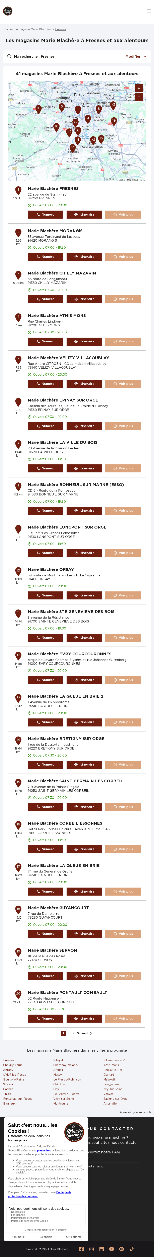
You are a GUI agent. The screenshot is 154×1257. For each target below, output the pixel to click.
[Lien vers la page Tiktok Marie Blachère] (132, 1249)
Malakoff (109, 1079)
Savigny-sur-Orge (115, 1099)
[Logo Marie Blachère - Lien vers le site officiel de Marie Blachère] (7, 11)
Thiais (7, 1094)
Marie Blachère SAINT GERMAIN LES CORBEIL (75, 781)
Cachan (8, 1089)
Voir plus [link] (126, 214)
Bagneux (9, 1103)
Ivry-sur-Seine (113, 1089)
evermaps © (143, 1112)
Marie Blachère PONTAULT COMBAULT (67, 993)
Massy (57, 1074)
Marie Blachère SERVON (52, 950)
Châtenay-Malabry (65, 1065)
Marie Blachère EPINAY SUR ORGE (63, 400)
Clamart (108, 1074)
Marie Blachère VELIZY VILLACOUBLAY (68, 358)
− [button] (139, 97)
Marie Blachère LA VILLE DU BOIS (62, 443)
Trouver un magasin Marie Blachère (27, 29)
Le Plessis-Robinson (67, 1079)
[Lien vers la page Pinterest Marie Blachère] (122, 1249)
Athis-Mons (111, 1065)
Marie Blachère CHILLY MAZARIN (62, 273)
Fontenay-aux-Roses (17, 1099)
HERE (142, 179)
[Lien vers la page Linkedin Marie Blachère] (102, 1249)
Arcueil (58, 1070)
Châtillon (59, 1084)
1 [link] (63, 1033)
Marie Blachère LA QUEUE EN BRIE (64, 866)
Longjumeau (111, 1084)
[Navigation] (149, 11)
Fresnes (8, 1060)
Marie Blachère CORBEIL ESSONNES (65, 823)
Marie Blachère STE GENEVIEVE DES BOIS (71, 612)
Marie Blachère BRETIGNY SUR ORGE (66, 739)
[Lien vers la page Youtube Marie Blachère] (112, 1249)
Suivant (82, 1033)
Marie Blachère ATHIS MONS (57, 316)
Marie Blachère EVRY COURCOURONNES (69, 654)
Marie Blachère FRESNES (53, 189)
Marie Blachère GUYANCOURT (58, 908)
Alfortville (110, 1103)
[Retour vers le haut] (139, 1234)
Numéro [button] (48, 214)
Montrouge (60, 1103)
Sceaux (8, 1084)
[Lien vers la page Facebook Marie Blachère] (82, 1249)
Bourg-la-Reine (13, 1079)
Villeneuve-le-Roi (115, 1060)
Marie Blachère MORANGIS (55, 231)
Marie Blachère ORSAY (51, 570)
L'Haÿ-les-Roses (14, 1074)
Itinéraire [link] (87, 214)
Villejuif (58, 1060)
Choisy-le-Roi (112, 1070)
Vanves (108, 1094)
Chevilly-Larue (13, 1065)
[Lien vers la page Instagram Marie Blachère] (92, 1249)
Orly (56, 1089)
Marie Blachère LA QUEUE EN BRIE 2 (65, 696)
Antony (8, 1070)
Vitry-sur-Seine (63, 1099)
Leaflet (122, 179)
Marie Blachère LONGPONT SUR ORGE (67, 527)
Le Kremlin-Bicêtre (66, 1094)
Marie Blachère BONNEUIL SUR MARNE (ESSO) (76, 485)
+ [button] (139, 88)
